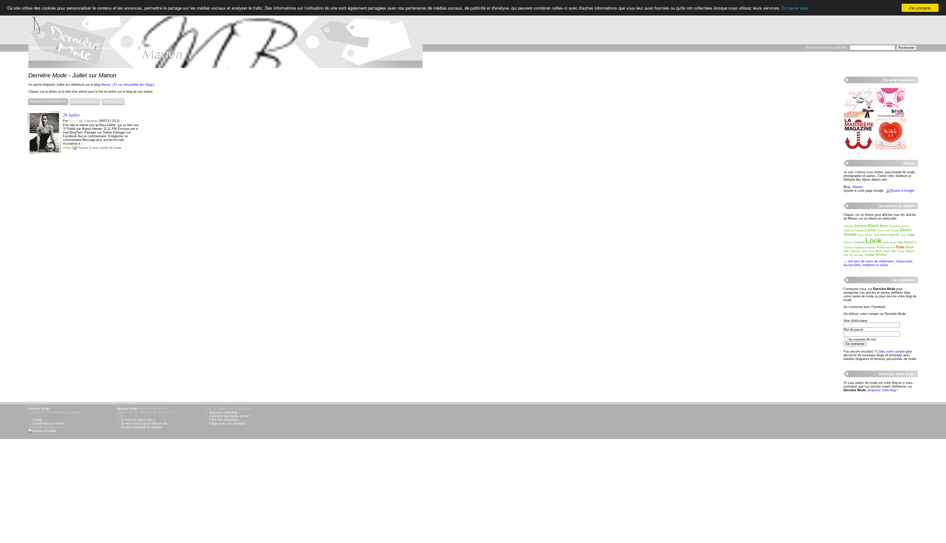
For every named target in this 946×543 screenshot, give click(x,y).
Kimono (848, 242)
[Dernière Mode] (49, 25)
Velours (909, 251)
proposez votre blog (882, 390)
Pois (887, 247)
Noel (900, 242)
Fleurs (868, 234)
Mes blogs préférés (76, 48)
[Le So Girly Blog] (859, 117)
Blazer (873, 225)
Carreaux (849, 230)
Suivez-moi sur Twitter (48, 423)
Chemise (870, 230)
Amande (848, 226)
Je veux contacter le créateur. (142, 427)
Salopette (855, 251)
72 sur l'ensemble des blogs (133, 84)
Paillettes (859, 247)
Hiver (884, 235)
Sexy (871, 251)
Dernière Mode (38, 408)
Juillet (67, 148)
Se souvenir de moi (862, 339)
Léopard (858, 242)
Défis (146, 48)
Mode (886, 242)
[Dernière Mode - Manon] (532, 38)
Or (915, 242)
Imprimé (894, 235)
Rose (910, 247)
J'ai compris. (920, 8)
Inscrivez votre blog (223, 412)
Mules (893, 242)
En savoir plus (795, 8)
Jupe (911, 235)
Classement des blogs (117, 48)
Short (878, 251)
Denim (905, 230)
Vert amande (856, 255)
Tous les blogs (42, 48)
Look (873, 241)
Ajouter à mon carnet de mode (99, 148)
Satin (865, 251)
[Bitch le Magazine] (890, 117)
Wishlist (881, 254)
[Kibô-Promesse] (890, 148)
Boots (884, 226)
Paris (880, 247)
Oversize (848, 247)
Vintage (869, 254)
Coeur (880, 230)
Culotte (895, 230)
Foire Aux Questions (223, 420)
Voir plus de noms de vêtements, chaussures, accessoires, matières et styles (878, 263)
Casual (859, 230)
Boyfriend (895, 226)
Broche (905, 226)
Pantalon (871, 247)
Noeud (908, 242)
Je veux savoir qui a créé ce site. (144, 423)
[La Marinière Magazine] (859, 148)
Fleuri (861, 235)
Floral (876, 235)
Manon (106, 84)
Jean (903, 235)
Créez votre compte (891, 351)
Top (893, 251)
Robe (900, 247)
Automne (860, 226)
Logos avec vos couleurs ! (228, 423)
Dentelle (850, 234)
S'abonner (91, 121)
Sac (846, 251)
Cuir (887, 230)
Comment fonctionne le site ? (230, 416)
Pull (893, 247)
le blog (37, 420)
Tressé (900, 251)
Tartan (886, 251)
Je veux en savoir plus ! (138, 420)
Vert (846, 255)
